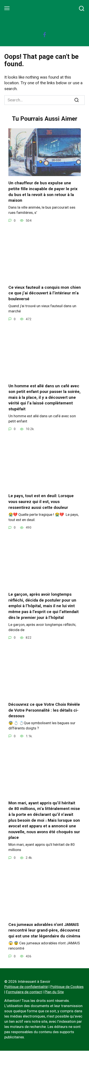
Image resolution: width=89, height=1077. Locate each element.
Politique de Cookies (67, 987)
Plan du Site (54, 992)
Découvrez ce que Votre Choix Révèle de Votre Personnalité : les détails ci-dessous (44, 710)
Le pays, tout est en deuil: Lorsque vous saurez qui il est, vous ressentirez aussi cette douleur (41, 501)
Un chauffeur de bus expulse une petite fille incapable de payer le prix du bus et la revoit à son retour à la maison (43, 191)
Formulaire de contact (24, 992)
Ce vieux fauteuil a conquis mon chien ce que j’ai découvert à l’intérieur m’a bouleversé (44, 293)
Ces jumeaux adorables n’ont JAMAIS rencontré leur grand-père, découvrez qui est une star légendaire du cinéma (44, 930)
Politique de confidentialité (26, 987)
